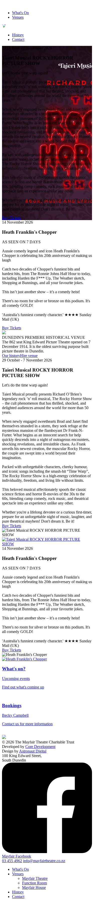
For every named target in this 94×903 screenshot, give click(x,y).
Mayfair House (34, 887)
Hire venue (29, 355)
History (18, 35)
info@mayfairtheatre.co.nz (44, 861)
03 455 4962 (12, 861)
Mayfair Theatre (35, 878)
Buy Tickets (11, 218)
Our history (11, 355)
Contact (18, 39)
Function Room (34, 883)
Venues (18, 17)
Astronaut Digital (32, 751)
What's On (20, 13)
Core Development (40, 746)
